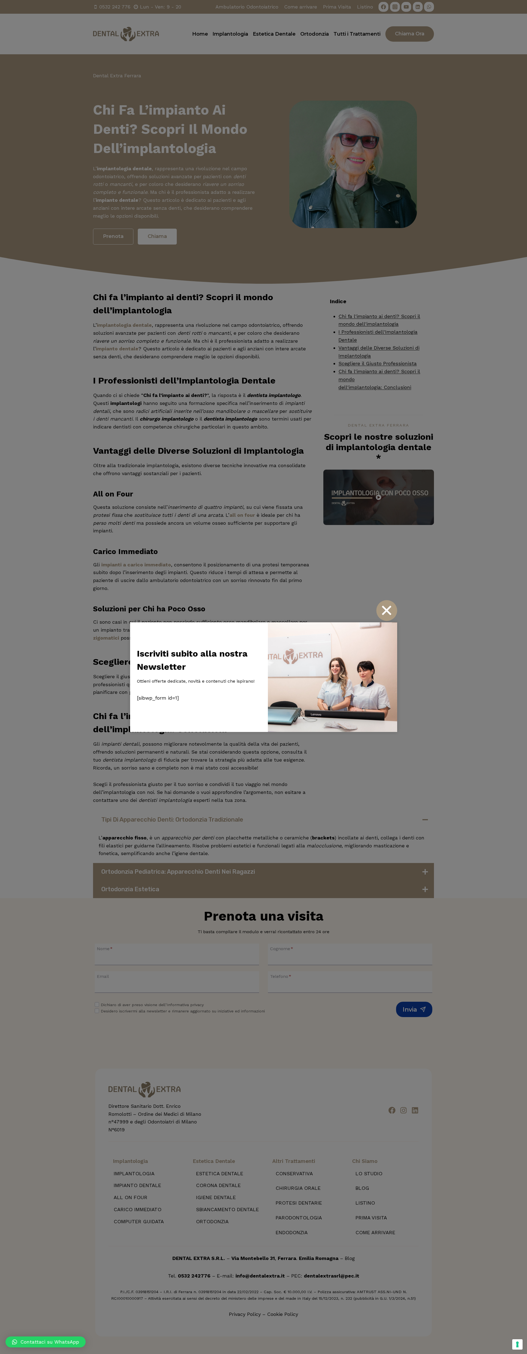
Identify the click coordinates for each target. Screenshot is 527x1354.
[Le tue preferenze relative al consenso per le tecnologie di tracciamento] (517, 1344)
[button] (45, 1341)
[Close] (386, 610)
